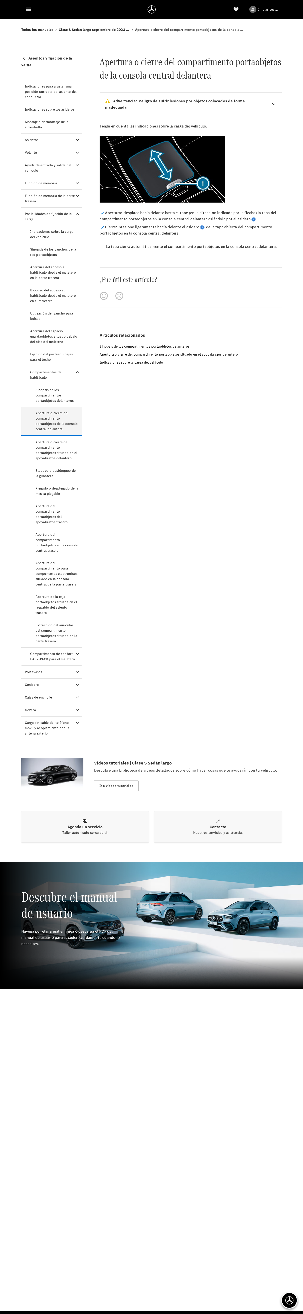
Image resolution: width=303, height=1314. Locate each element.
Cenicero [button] (32, 684)
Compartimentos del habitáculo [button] (46, 375)
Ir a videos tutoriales (116, 785)
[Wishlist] (236, 9)
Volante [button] (31, 152)
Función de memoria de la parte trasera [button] (50, 198)
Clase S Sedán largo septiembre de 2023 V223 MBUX (94, 29)
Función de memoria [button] (41, 183)
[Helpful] (104, 296)
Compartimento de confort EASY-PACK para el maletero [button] (52, 656)
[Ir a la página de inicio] (151, 9)
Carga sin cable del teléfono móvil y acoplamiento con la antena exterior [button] (47, 728)
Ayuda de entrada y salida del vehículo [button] (48, 168)
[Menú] (28, 9)
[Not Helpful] (119, 296)
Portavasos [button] (33, 672)
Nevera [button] (30, 710)
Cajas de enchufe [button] (38, 697)
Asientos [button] (32, 139)
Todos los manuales (37, 29)
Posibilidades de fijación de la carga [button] (48, 216)
